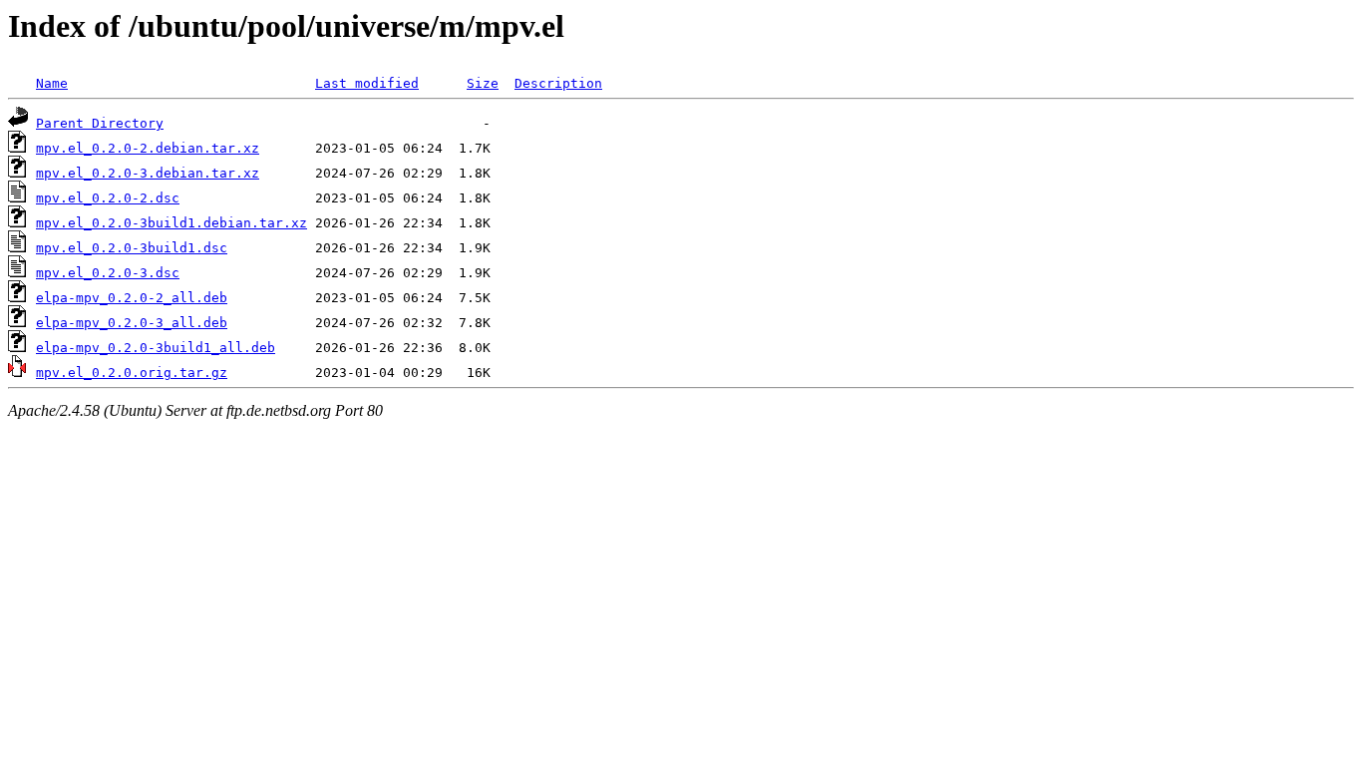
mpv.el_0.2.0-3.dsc (107, 272)
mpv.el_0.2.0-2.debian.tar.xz (147, 148)
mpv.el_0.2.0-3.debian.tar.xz (147, 173)
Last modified (367, 83)
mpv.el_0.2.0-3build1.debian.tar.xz (171, 222)
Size (483, 83)
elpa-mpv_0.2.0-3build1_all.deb (155, 347)
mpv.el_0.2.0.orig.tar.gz (131, 372)
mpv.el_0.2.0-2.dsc (107, 198)
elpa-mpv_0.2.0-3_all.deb (131, 322)
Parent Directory (100, 123)
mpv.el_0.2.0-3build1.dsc (131, 247)
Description (558, 83)
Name (52, 83)
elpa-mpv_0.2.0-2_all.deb (131, 297)
